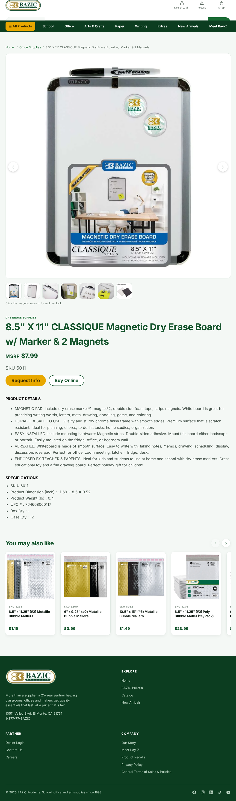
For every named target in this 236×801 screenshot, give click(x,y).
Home (10, 47)
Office (69, 26)
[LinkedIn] (211, 792)
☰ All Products (20, 26)
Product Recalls (133, 757)
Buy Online (66, 380)
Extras (162, 26)
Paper (119, 26)
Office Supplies (30, 47)
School (48, 26)
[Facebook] (194, 792)
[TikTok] (220, 792)
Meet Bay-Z (218, 26)
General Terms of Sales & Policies (146, 772)
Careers (11, 757)
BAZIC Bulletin (132, 688)
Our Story (128, 743)
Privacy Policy (132, 764)
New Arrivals (188, 26)
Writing (141, 26)
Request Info (26, 380)
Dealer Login (181, 7)
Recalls (202, 7)
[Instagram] (203, 792)
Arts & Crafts (94, 26)
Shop (221, 7)
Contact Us (14, 750)
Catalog (127, 695)
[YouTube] (228, 792)
